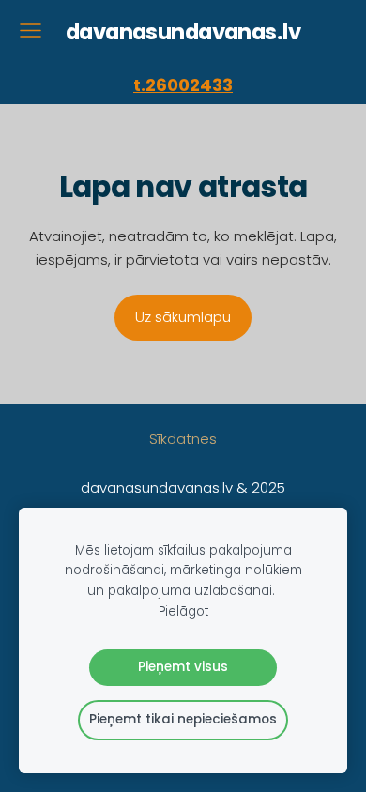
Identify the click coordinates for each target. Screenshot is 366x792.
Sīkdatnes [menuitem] (183, 439)
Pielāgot (183, 611)
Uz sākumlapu (183, 317)
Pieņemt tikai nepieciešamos (183, 719)
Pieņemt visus (183, 667)
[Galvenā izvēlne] (30, 30)
